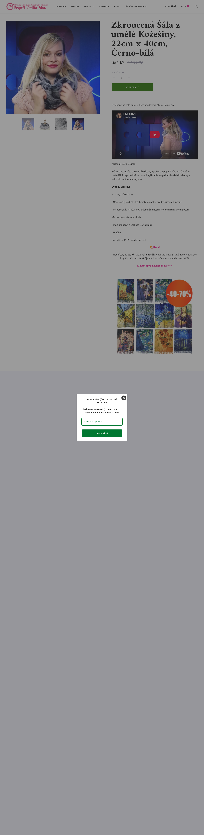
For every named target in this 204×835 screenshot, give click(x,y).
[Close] (123, 398)
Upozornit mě (102, 433)
